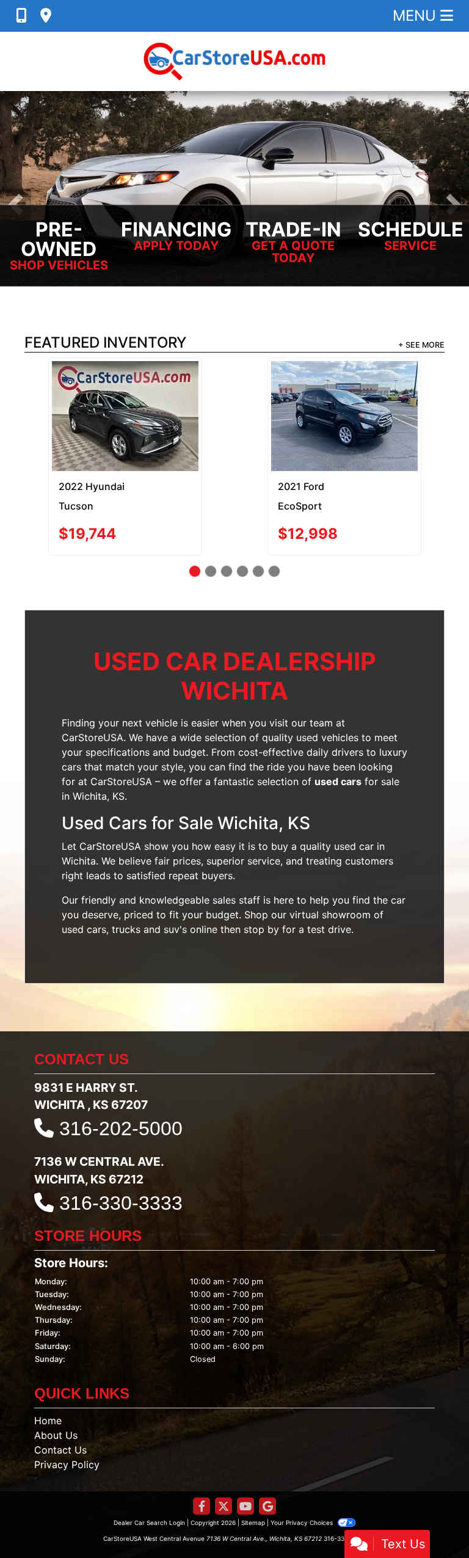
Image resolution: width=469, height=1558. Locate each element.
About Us (56, 1381)
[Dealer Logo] (234, 61)
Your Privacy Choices (303, 1468)
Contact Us (60, 1396)
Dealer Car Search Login (149, 1468)
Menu (416, 15)
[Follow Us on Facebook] (201, 1453)
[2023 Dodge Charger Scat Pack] (125, 388)
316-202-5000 (121, 1075)
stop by (261, 875)
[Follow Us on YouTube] (245, 1453)
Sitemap (253, 1468)
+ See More (421, 344)
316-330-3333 (121, 1149)
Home (48, 1367)
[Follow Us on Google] (267, 1453)
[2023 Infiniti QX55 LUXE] (344, 389)
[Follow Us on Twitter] (223, 1453)
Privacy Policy (67, 1411)
